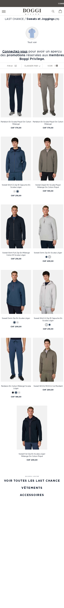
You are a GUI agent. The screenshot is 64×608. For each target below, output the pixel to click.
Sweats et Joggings (40, 19)
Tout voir (32, 42)
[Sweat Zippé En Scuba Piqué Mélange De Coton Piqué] (48, 159)
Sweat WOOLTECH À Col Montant (48, 386)
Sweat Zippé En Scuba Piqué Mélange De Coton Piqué (48, 186)
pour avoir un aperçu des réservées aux (32, 55)
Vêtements (32, 488)
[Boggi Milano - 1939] (32, 10)
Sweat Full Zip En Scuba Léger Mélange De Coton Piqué (32, 455)
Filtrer (10, 66)
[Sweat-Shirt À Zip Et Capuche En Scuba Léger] (16, 159)
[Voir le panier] (60, 11)
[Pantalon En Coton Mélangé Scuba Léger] (16, 360)
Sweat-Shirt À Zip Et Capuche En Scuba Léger (16, 186)
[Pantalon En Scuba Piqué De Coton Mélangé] (16, 96)
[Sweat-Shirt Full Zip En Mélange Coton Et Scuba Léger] (16, 227)
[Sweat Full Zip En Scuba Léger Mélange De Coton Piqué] (32, 428)
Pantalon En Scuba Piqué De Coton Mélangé (16, 123)
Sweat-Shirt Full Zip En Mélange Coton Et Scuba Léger (16, 254)
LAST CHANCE (15, 18)
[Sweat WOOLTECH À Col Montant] (48, 360)
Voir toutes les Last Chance (32, 480)
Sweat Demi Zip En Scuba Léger (48, 253)
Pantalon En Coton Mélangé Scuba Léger (16, 387)
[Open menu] (4, 11)
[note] (40, 66)
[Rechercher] (53, 11)
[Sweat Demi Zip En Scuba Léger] (48, 227)
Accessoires (32, 495)
